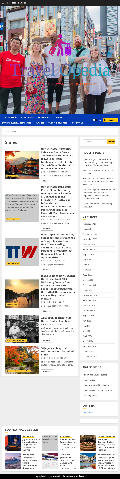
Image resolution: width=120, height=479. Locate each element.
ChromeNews (67, 476)
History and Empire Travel (50, 117)
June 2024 (87, 326)
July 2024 (87, 321)
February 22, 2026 (69, 469)
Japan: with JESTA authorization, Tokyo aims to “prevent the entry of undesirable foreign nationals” (98, 162)
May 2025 (87, 269)
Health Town (88, 412)
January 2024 (89, 351)
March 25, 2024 (57, 358)
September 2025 (90, 249)
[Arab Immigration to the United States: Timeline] (22, 329)
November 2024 (90, 300)
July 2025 (87, 259)
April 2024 (87, 336)
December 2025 (90, 234)
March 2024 (88, 341)
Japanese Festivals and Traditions (52, 123)
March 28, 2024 (57, 324)
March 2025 (88, 280)
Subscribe (111, 120)
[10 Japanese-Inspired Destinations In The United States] (22, 360)
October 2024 (89, 305)
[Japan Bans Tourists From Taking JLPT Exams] (50, 461)
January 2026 (89, 229)
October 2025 (89, 244)
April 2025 (87, 275)
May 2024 (87, 331)
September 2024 (90, 310)
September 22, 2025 (58, 220)
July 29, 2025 (55, 261)
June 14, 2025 (56, 302)
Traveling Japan (9, 117)
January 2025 (89, 290)
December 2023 (90, 356)
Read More (47, 181)
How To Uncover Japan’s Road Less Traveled (68, 442)
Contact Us (77, 123)
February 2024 (89, 346)
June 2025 (87, 264)
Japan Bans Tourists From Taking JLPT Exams (67, 461)
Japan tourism (27, 117)
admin (45, 172)
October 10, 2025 (57, 172)
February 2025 (89, 285)
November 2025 (90, 239)
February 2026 (89, 224)
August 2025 (88, 254)
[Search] (100, 120)
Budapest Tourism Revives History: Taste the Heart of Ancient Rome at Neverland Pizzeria (98, 181)
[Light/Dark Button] (95, 120)
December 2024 (90, 295)
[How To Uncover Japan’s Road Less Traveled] (50, 443)
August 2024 (88, 315)
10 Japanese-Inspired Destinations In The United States (57, 351)
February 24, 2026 (69, 448)
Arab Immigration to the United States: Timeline (56, 319)
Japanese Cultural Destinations (17, 123)
